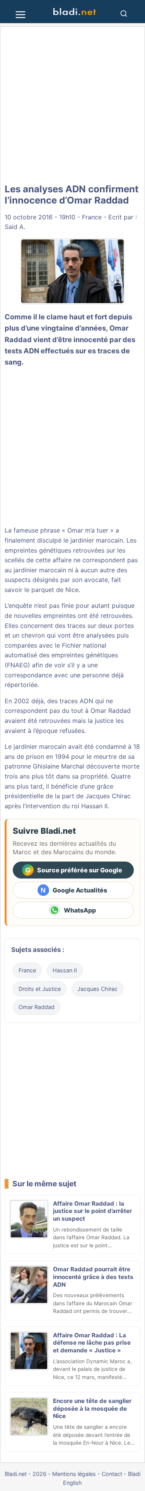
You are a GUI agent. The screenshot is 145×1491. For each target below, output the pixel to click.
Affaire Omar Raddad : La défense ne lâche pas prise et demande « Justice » (92, 1343)
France (92, 217)
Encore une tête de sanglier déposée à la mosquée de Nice (92, 1408)
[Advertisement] (72, 105)
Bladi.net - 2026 (25, 1474)
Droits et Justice (40, 989)
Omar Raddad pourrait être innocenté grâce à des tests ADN (93, 1276)
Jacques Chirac (97, 989)
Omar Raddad (37, 1007)
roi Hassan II (89, 806)
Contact (112, 1474)
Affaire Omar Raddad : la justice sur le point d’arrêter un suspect (92, 1211)
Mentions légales (74, 1474)
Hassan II (65, 970)
